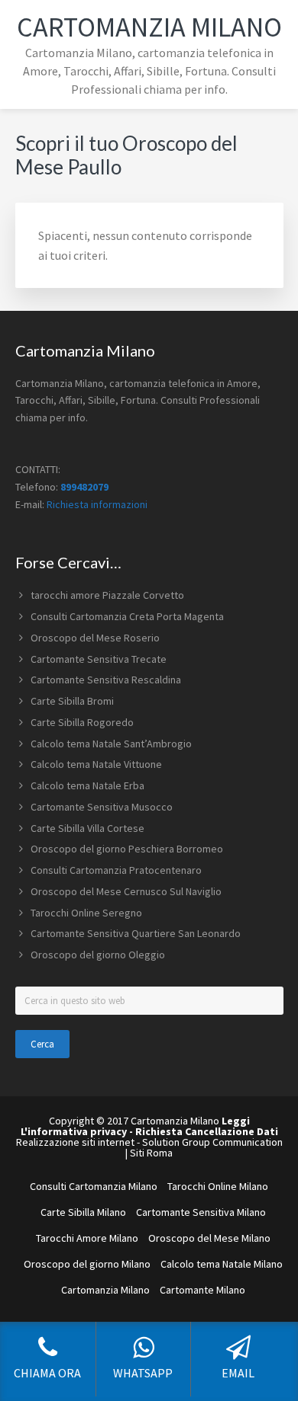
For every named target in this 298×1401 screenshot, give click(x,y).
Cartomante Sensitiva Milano (201, 1212)
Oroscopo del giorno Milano (87, 1264)
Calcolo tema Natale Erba (87, 785)
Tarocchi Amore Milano (87, 1238)
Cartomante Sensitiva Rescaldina (106, 679)
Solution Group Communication (212, 1142)
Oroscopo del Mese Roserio (95, 638)
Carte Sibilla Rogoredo (82, 722)
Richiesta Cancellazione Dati (206, 1131)
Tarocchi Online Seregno (86, 913)
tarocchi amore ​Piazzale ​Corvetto (107, 595)
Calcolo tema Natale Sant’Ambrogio (111, 743)
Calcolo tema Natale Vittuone (96, 764)
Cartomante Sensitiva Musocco (102, 807)
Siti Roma (151, 1153)
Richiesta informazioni (97, 504)
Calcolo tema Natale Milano (221, 1264)
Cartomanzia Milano (149, 27)
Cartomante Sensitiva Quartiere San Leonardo (136, 933)
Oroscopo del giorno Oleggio (98, 954)
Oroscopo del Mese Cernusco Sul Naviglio (126, 891)
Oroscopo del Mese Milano (209, 1238)
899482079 (84, 487)
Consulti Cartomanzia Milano (93, 1186)
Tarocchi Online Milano (217, 1186)
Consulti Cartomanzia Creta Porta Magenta (127, 616)
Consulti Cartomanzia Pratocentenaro (116, 870)
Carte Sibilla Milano (83, 1212)
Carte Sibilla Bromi (72, 701)
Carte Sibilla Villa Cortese (87, 828)
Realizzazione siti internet (75, 1142)
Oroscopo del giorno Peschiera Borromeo (127, 849)
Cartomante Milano (202, 1290)
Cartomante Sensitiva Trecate (99, 659)
